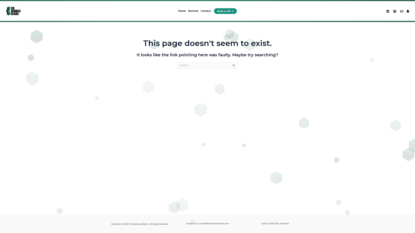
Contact (206, 11)
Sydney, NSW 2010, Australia (275, 223)
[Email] (401, 11)
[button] (225, 11)
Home (182, 11)
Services (193, 11)
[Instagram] (394, 11)
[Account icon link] (407, 11)
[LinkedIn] (387, 11)
